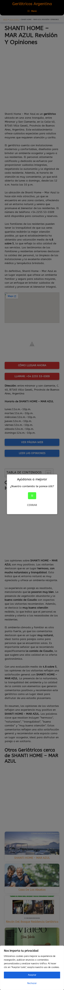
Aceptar (32, 975)
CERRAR (32, 505)
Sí (32, 495)
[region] (32, 968)
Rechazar (32, 983)
